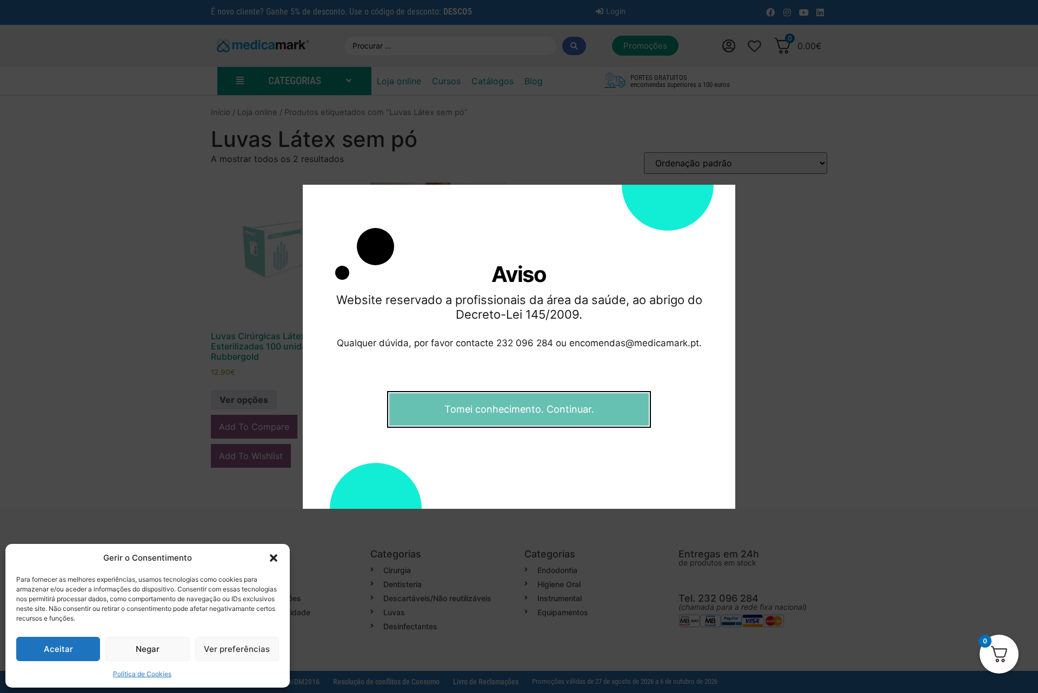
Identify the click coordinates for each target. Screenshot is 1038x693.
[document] (519, 346)
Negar (147, 649)
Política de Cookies (142, 674)
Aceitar (58, 649)
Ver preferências (237, 649)
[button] (273, 558)
